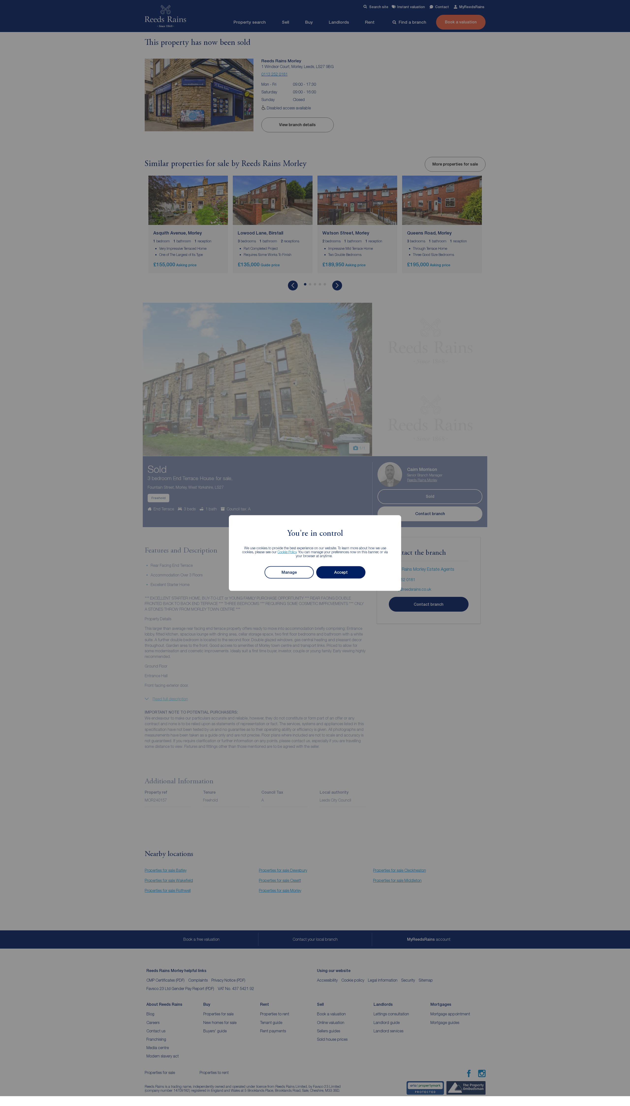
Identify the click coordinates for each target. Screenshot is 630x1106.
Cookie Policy (287, 552)
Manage (289, 572)
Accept (341, 572)
